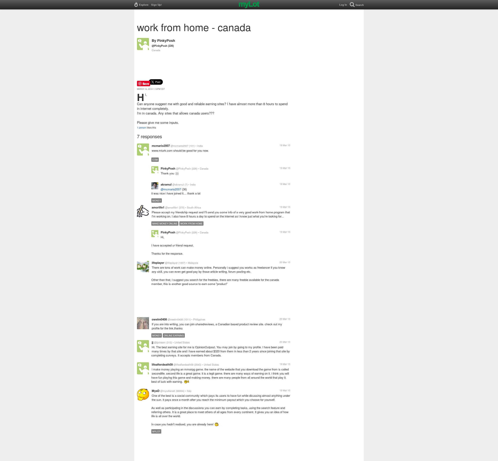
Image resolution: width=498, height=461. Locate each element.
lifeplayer (158, 262)
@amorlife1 (171, 207)
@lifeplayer (171, 263)
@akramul (178, 184)
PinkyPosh (166, 40)
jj (152, 342)
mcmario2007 (161, 145)
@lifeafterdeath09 (183, 364)
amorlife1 (158, 207)
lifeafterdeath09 (162, 364)
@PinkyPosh (159, 46)
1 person (141, 127)
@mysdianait (167, 391)
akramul (166, 184)
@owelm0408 (175, 319)
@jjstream (160, 342)
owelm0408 (159, 319)
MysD (156, 391)
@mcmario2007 (179, 146)
